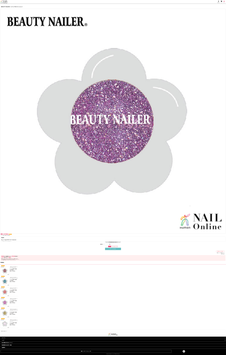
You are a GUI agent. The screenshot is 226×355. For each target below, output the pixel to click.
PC (90, 351)
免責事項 (3, 347)
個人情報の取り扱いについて (7, 342)
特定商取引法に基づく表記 (7, 345)
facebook (184, 351)
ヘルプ (3, 340)
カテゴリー (4, 337)
